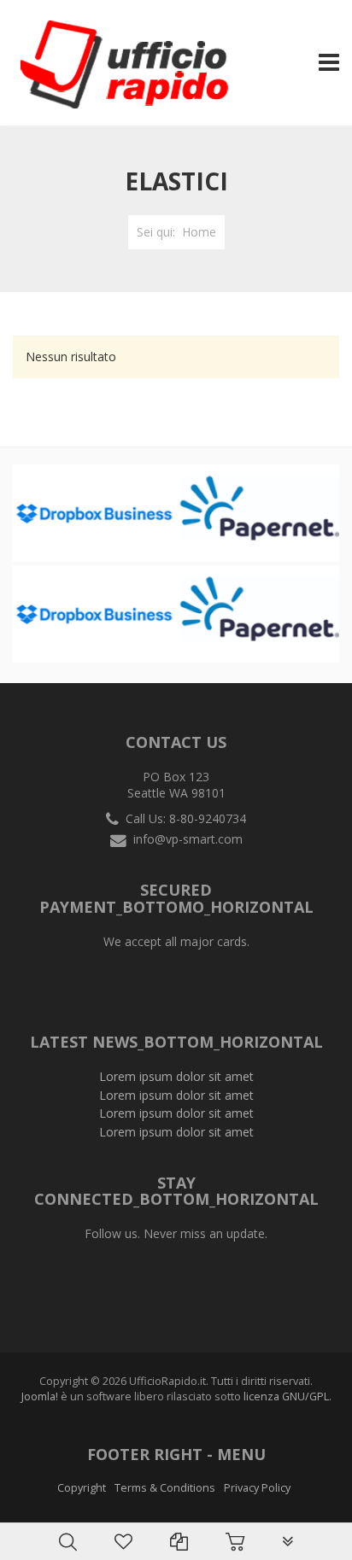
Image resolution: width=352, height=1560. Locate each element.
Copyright (81, 1488)
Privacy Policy (257, 1488)
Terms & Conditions (164, 1488)
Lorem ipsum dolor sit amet (176, 1076)
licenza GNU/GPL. (287, 1396)
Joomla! (39, 1396)
